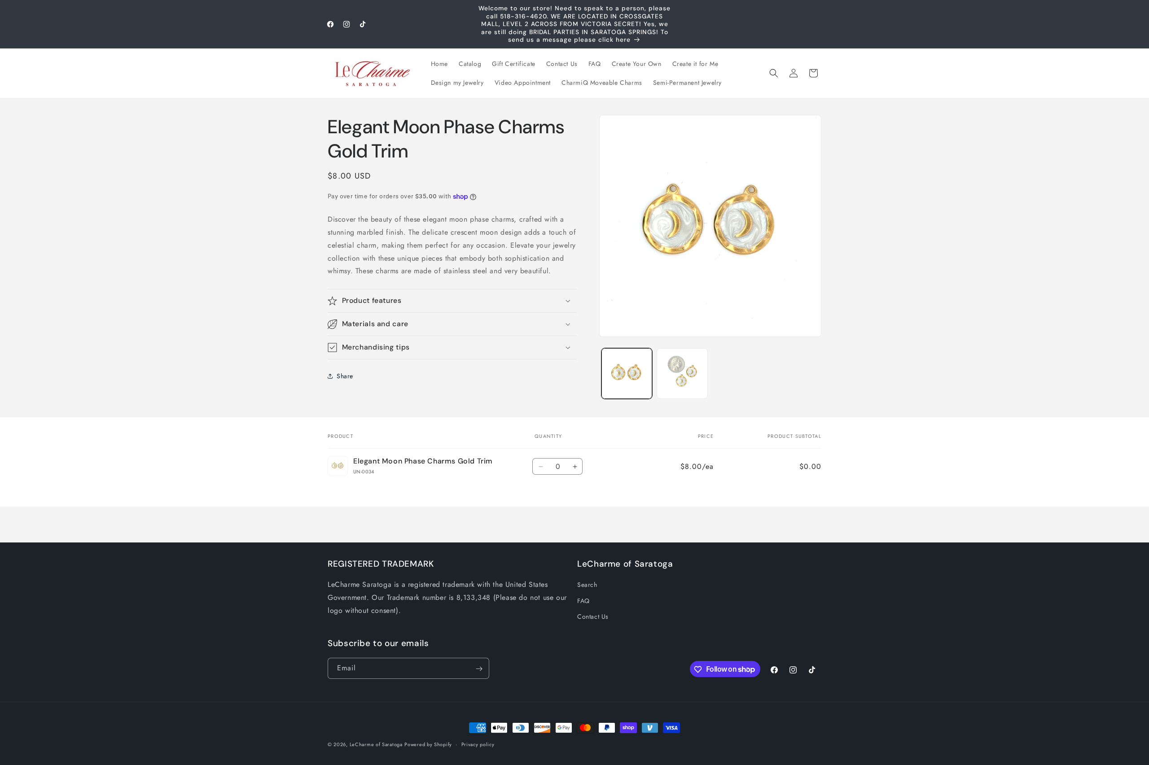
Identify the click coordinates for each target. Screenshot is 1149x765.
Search (587, 585)
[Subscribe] (479, 668)
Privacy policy (478, 744)
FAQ (583, 600)
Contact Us (593, 616)
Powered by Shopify (428, 744)
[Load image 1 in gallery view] (626, 373)
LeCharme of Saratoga (376, 744)
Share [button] (345, 375)
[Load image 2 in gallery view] (682, 373)
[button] (774, 73)
